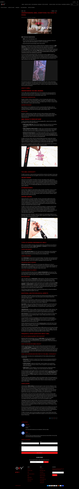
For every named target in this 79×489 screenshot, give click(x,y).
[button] (45, 4)
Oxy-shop (42, 121)
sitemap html (42, 482)
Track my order (30, 470)
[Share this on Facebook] (52, 418)
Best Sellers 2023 (42, 470)
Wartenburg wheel (42, 323)
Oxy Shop (40, 260)
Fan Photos (41, 472)
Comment (22, 445)
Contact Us (41, 468)
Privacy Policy (42, 480)
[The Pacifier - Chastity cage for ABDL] (39, 166)
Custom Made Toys (43, 479)
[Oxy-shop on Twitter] (15, 472)
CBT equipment (51, 133)
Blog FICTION (30, 477)
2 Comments (33, 17)
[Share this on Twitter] (50, 418)
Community (29, 480)
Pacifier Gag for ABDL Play (36, 184)
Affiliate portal (42, 477)
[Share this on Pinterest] (54, 418)
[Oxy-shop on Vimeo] (18, 472)
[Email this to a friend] (56, 418)
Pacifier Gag (27, 125)
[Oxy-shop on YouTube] (17, 472)
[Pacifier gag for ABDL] (39, 238)
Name (22, 441)
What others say (30, 479)
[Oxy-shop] (3, 4)
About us (29, 468)
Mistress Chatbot (42, 475)
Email (41, 441)
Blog (28, 475)
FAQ (28, 472)
